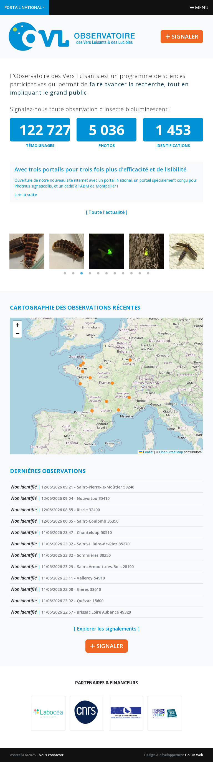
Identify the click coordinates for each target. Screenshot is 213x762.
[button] (17, 325)
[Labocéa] (48, 713)
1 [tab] (65, 273)
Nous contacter (51, 755)
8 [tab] (123, 273)
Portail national (23, 7)
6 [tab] (106, 273)
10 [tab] (140, 273)
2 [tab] (73, 273)
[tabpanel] (27, 251)
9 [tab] (131, 273)
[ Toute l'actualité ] (106, 212)
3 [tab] (81, 273)
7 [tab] (115, 273)
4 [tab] (90, 273)
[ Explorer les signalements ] (107, 628)
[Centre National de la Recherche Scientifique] (87, 713)
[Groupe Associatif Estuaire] (126, 713)
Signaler (184, 36)
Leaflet (147, 451)
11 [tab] (148, 273)
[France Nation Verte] (165, 713)
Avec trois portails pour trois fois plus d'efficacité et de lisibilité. (101, 169)
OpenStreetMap (171, 451)
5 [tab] (98, 273)
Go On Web (194, 755)
